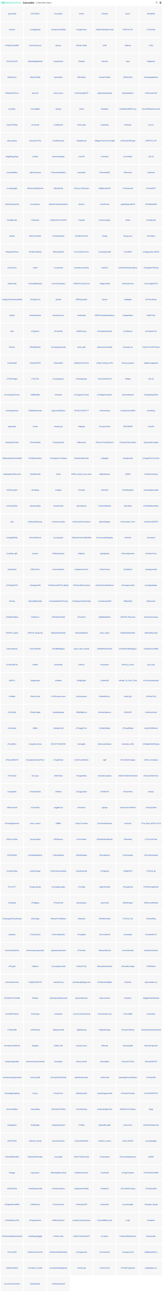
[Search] (156, 3)
